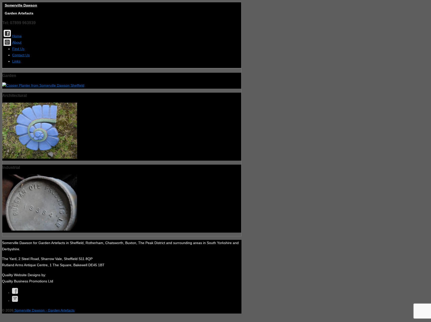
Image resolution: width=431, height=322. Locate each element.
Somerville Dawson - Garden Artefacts (44, 310)
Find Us (18, 49)
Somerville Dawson (21, 5)
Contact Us (21, 55)
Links (16, 61)
